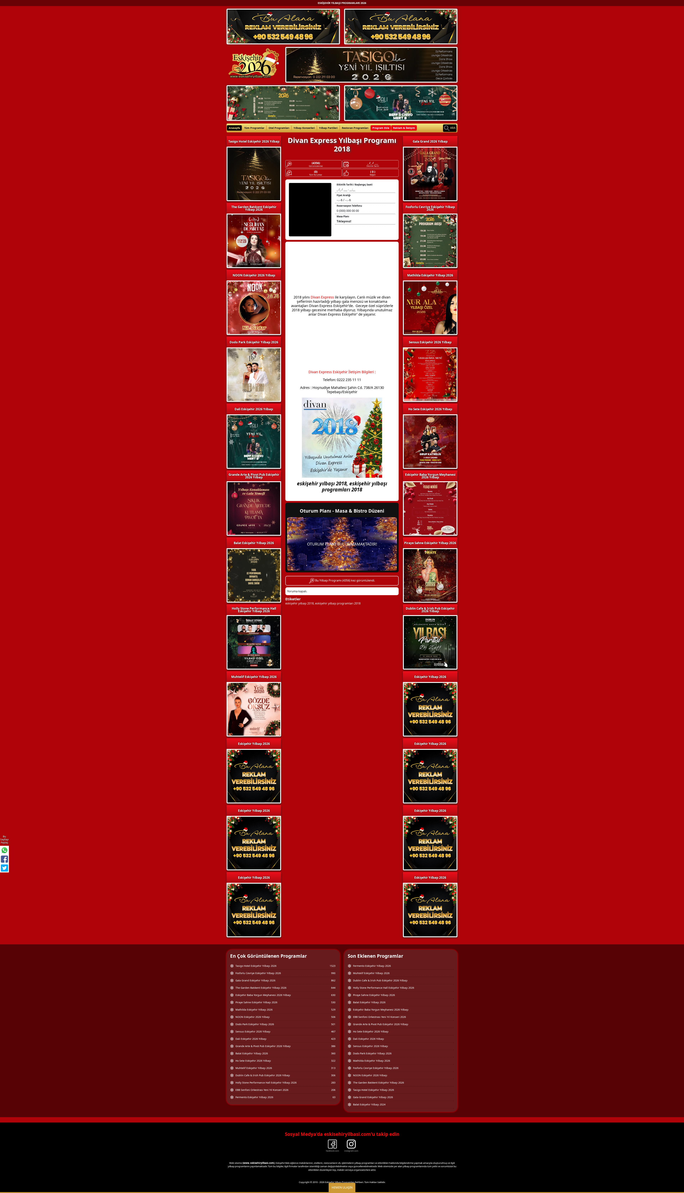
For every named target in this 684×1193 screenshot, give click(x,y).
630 (333, 995)
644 (333, 987)
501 (333, 1024)
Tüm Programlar (254, 128)
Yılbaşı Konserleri (304, 128)
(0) (315, 172)
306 (333, 1075)
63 (334, 1097)
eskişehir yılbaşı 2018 (299, 603)
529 (333, 1009)
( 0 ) (372, 172)
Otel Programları (279, 128)
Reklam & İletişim (404, 128)
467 (333, 1031)
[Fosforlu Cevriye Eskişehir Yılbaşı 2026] (283, 103)
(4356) (316, 163)
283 (333, 1082)
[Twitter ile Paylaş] (4, 868)
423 (333, 1038)
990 (333, 973)
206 (333, 1090)
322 (333, 1060)
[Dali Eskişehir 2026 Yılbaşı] (401, 103)
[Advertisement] (342, 270)
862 (333, 980)
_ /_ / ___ (372, 163)
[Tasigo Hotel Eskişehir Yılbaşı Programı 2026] (371, 64)
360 (333, 1053)
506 (333, 1017)
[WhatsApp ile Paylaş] (4, 850)
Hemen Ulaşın (342, 1187)
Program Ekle (380, 128)
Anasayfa (234, 128)
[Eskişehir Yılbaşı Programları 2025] (283, 26)
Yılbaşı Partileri (328, 128)
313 (333, 1068)
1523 (332, 965)
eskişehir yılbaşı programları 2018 (338, 603)
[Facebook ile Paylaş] (4, 859)
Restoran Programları (355, 128)
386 (333, 1046)
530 (333, 1002)
